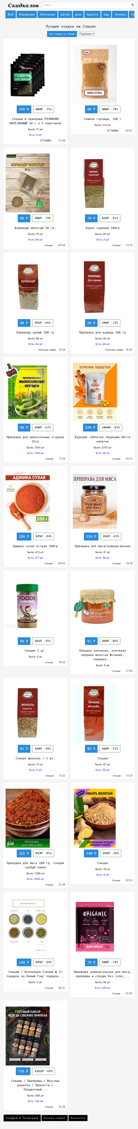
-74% (110, 962)
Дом (78, 14)
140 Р (24, 962)
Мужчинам (47, 14)
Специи (50, 245)
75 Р (91, 962)
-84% (44, 536)
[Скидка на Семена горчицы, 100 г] (102, 74)
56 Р (24, 641)
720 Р (23, 1071)
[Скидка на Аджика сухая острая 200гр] (35, 501)
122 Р (24, 853)
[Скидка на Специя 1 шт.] (35, 605)
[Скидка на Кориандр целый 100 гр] (35, 287)
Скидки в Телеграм (22, 1117)
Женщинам (26, 14)
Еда (106, 14)
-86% (110, 641)
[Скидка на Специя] (102, 713)
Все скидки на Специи (62, 34)
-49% (43, 748)
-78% (110, 109)
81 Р (24, 749)
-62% (111, 536)
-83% (111, 427)
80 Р (24, 218)
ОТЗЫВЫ (46, 140)
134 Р (91, 536)
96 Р (24, 427)
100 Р (24, 109)
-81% (110, 218)
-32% (110, 322)
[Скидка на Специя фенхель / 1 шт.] (35, 713)
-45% (43, 641)
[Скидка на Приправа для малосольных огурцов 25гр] (35, 392)
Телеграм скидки (47, 349)
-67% (43, 427)
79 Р (91, 218)
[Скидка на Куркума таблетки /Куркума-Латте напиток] (102, 392)
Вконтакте (78, 1118)
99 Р (24, 323)
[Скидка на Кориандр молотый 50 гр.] (35, 183)
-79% (43, 218)
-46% (111, 853)
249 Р (90, 427)
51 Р (91, 641)
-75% (44, 109)
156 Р (24, 536)
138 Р (91, 853)
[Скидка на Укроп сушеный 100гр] (102, 183)
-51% (110, 748)
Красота (92, 14)
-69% (44, 1071)
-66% (43, 322)
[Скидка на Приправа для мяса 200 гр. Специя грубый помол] (35, 818)
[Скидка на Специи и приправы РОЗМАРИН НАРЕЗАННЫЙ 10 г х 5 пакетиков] (35, 74)
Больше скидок (54, 1118)
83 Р (91, 749)
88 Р (91, 109)
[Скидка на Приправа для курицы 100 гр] (102, 287)
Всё (10, 14)
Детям (65, 14)
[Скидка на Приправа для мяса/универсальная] (102, 501)
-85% (44, 853)
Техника (120, 14)
